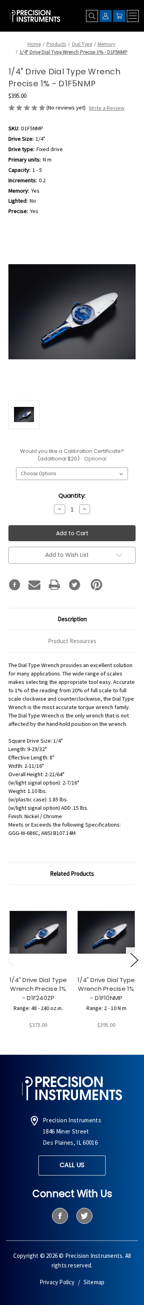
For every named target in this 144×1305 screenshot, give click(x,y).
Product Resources (72, 641)
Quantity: (72, 495)
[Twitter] (74, 585)
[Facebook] (14, 585)
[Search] (92, 16)
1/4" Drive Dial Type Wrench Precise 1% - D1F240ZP (38, 989)
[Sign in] (106, 16)
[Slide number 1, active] (59, 1041)
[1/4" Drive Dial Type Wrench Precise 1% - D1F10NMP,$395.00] (106, 932)
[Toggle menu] (133, 16)
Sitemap (94, 1282)
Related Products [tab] (72, 873)
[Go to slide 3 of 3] (10, 959)
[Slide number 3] (85, 1041)
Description (72, 619)
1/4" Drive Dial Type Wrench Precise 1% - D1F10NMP (106, 989)
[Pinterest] (96, 585)
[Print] (54, 585)
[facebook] (60, 1216)
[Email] (34, 585)
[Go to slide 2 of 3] (134, 959)
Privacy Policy (57, 1282)
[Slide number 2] (72, 1041)
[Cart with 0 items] (119, 16)
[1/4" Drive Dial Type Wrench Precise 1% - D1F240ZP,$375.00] (38, 932)
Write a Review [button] (106, 108)
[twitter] (84, 1216)
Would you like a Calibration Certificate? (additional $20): (72, 455)
